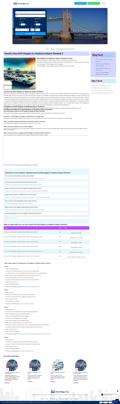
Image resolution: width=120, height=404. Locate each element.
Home (48, 49)
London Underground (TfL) (26, 286)
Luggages (36, 21)
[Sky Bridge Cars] (60, 391)
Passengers (21, 21)
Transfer (52, 49)
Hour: (31, 27)
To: (18, 15)
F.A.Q (47, 398)
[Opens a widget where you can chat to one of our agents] (115, 401)
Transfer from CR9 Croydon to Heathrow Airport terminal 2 (101, 85)
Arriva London (21, 303)
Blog (71, 398)
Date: (16, 27)
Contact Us (76, 398)
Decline (105, 402)
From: (19, 12)
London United (37, 286)
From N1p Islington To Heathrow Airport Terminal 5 (65, 49)
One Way (23, 18)
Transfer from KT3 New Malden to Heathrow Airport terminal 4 (101, 90)
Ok (101, 402)
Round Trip (38, 18)
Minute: (36, 27)
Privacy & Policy (53, 398)
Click (36, 164)
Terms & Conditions (63, 398)
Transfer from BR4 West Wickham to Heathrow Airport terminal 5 (102, 93)
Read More (7, 382)
